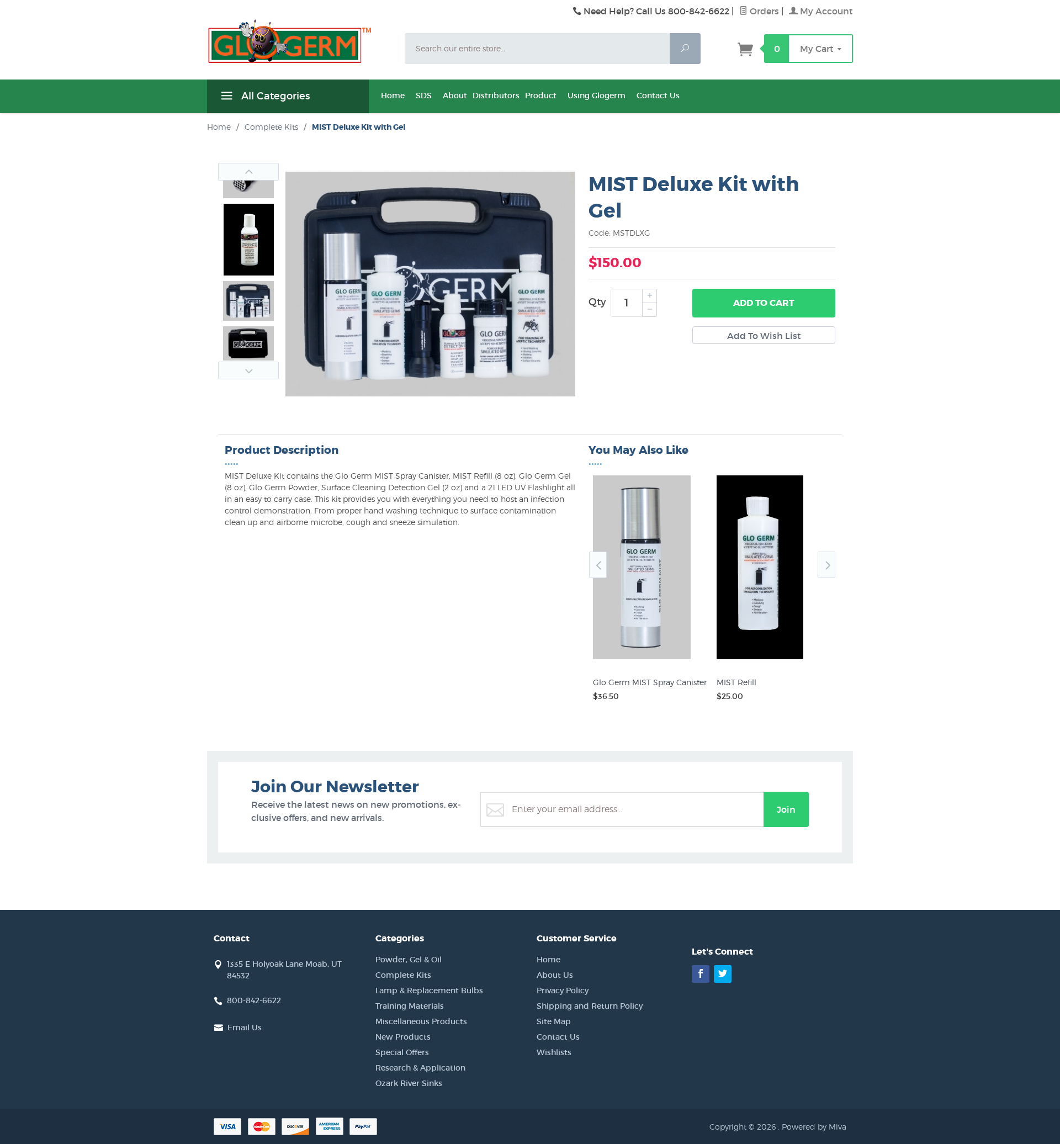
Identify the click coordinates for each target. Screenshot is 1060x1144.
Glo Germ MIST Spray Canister (650, 682)
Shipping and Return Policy (590, 1006)
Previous (248, 172)
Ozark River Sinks (408, 1083)
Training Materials (409, 1006)
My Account (825, 11)
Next (248, 370)
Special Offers (402, 1052)
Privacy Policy (563, 990)
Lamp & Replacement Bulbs (429, 990)
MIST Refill (736, 682)
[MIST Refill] (774, 659)
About (455, 95)
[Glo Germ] (299, 41)
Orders (763, 11)
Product (540, 95)
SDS (424, 95)
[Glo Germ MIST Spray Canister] (650, 659)
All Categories (274, 96)
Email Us (244, 1027)
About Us (555, 975)
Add (763, 303)
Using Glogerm (597, 95)
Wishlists (554, 1052)
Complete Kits (403, 975)
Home (393, 95)
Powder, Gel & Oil (408, 960)
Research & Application (420, 1068)
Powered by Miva (814, 1126)
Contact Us (658, 95)
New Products (403, 1037)
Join (786, 809)
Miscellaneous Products (421, 1021)
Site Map (554, 1021)
